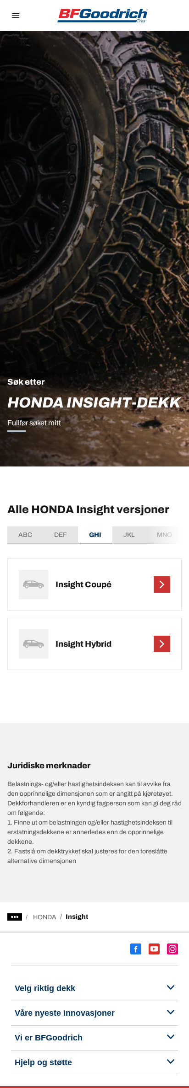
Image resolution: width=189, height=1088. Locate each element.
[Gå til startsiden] (102, 15)
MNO (164, 534)
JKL (129, 534)
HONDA (44, 917)
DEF (60, 534)
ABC (25, 534)
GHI (95, 534)
